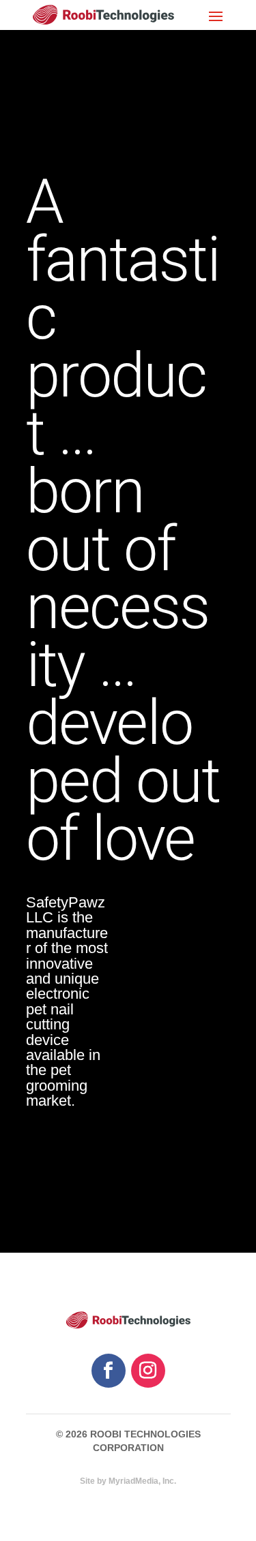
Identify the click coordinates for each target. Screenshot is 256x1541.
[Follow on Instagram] (148, 1371)
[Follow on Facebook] (108, 1371)
